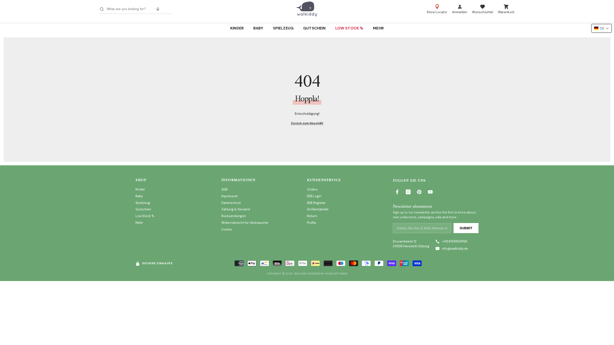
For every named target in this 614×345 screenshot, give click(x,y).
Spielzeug (143, 203)
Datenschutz (231, 203)
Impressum (229, 196)
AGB (224, 189)
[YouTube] (430, 192)
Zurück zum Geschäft (307, 123)
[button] (601, 28)
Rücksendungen (233, 216)
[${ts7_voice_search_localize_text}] (158, 9)
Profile (311, 223)
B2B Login (314, 196)
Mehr (139, 223)
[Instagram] (408, 192)
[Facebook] (397, 192)
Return (312, 216)
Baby (139, 196)
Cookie (226, 229)
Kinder (140, 189)
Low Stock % (145, 216)
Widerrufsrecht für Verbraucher (245, 223)
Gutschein (143, 209)
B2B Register (316, 203)
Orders (312, 189)
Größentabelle (318, 209)
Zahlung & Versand (235, 209)
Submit (466, 228)
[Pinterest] (419, 192)
